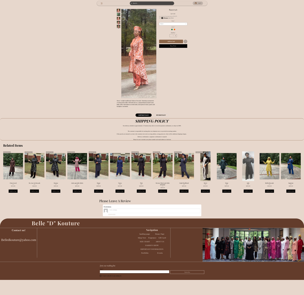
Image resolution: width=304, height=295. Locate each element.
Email (101, 269)
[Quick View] (120, 166)
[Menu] (101, 3)
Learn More (171, 18)
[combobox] (173, 23)
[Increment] (176, 35)
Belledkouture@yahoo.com (18, 240)
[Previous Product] (5, 166)
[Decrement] (171, 35)
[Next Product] (299, 166)
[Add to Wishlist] (185, 41)
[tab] (144, 115)
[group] (152, 172)
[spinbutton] (173, 35)
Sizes (173, 21)
